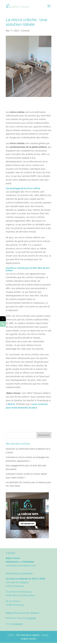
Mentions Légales (30, 635)
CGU (18, 635)
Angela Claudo (28, 638)
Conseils (25, 30)
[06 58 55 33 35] (3, 324)
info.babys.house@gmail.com (21, 565)
